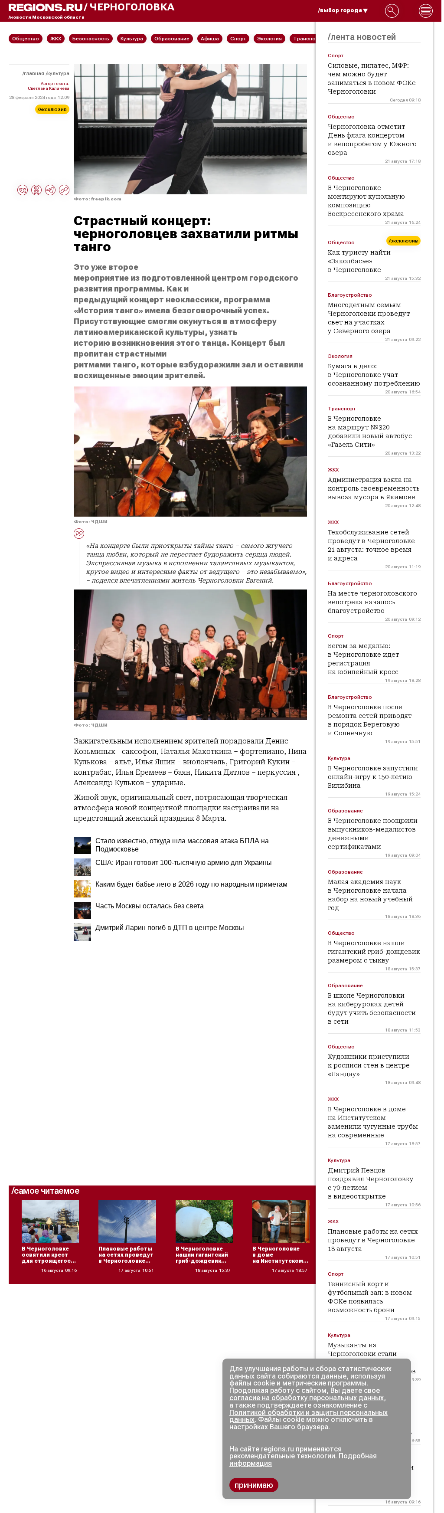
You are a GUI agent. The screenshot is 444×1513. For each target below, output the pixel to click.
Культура (58, 73)
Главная (34, 73)
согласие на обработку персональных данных (306, 1398)
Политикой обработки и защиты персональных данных (308, 1416)
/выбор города (340, 10)
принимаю (254, 1485)
